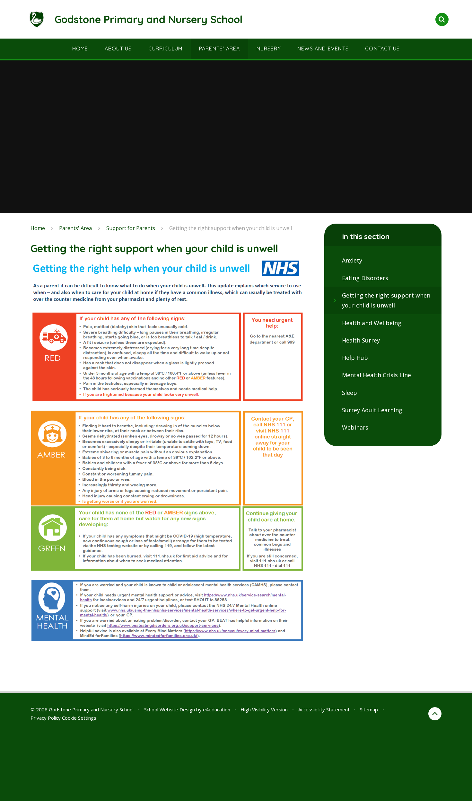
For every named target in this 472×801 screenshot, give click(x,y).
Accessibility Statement (324, 709)
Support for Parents (130, 228)
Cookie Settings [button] (79, 718)
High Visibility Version (264, 709)
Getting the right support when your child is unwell (230, 228)
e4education (216, 709)
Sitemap (369, 709)
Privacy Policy (46, 718)
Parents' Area (75, 228)
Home (38, 228)
